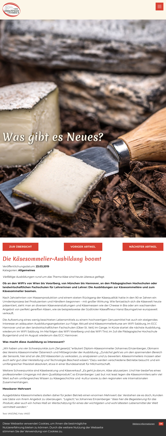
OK (161, 423)
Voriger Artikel (83, 246)
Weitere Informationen (143, 423)
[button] (159, 6)
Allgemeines (26, 270)
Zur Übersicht (20, 246)
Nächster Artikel (143, 246)
